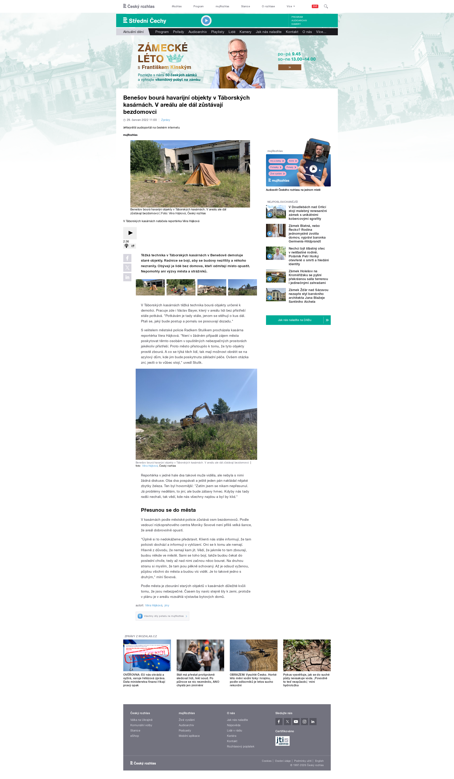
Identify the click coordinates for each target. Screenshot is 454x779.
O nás (307, 32)
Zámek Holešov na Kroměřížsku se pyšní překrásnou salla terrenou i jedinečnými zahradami (308, 277)
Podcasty (185, 730)
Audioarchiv (299, 20)
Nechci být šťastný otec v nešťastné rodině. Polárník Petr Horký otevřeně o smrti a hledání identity (309, 256)
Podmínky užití (303, 761)
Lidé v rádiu (234, 730)
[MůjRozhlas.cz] (130, 135)
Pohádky (274, 167)
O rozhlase (268, 6)
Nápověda (233, 725)
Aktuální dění (133, 32)
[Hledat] (326, 6)
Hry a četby (275, 161)
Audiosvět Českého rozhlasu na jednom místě (293, 189)
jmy (167, 605)
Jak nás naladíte (269, 32)
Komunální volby (141, 725)
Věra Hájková (177, 213)
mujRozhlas (222, 6)
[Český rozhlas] (138, 6)
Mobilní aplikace (189, 736)
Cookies (267, 761)
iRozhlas (177, 6)
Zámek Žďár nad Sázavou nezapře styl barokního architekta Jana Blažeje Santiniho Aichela (308, 295)
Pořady (178, 32)
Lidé (232, 32)
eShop (134, 736)
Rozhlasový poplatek (240, 746)
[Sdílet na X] (127, 268)
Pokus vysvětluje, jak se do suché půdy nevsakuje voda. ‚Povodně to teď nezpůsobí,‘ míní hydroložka (306, 680)
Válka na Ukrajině (141, 720)
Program (198, 6)
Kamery (296, 24)
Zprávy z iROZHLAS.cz (141, 636)
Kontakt (292, 32)
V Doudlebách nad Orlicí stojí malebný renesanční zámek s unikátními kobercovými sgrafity (308, 212)
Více (321, 32)
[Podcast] (126, 246)
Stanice (245, 6)
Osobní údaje (283, 761)
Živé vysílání (276, 173)
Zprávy (165, 120)
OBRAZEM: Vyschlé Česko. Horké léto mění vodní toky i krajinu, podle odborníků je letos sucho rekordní (253, 680)
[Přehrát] (130, 233)
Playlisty (217, 32)
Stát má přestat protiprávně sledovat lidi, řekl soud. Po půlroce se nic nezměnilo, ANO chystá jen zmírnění (198, 680)
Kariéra (231, 736)
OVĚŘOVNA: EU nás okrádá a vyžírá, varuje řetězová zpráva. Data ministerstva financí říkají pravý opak (144, 680)
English (319, 761)
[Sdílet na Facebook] (127, 258)
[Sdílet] (133, 246)
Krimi (291, 161)
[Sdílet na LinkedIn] (127, 277)
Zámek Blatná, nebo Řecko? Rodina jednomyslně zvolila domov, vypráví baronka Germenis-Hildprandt (307, 233)
